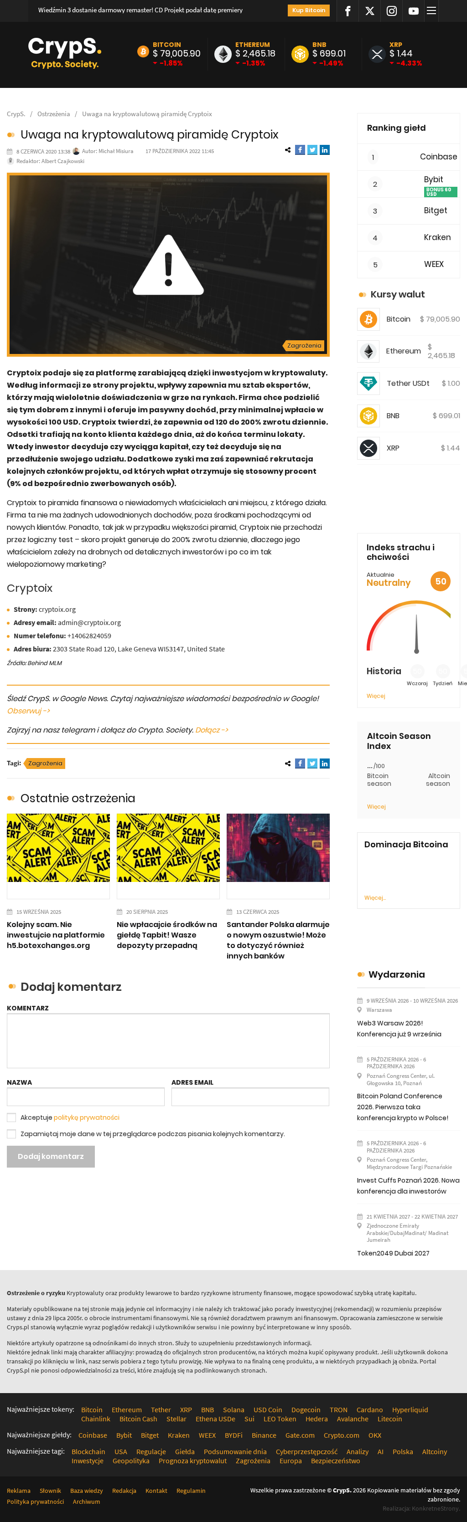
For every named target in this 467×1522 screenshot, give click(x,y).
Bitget (435, 211)
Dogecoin (306, 1409)
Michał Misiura (116, 151)
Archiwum (86, 1501)
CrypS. (16, 113)
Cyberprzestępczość (306, 1451)
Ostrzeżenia (53, 113)
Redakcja (124, 1490)
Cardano (370, 1409)
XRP (395, 44)
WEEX (434, 264)
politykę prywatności (86, 1117)
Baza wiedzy (86, 1490)
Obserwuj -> (28, 711)
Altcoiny (434, 1451)
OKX (374, 1435)
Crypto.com (341, 1435)
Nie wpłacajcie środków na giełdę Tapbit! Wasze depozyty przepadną (167, 935)
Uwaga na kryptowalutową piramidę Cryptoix (147, 113)
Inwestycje (88, 1460)
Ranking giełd (396, 127)
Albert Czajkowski (63, 161)
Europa (291, 1460)
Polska (403, 1451)
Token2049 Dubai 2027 (393, 1253)
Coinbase (438, 157)
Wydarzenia (396, 974)
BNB (319, 44)
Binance (264, 1435)
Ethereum (252, 44)
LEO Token (280, 1418)
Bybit (433, 180)
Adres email (192, 1082)
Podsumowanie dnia (235, 1451)
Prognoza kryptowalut (193, 1460)
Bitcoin (167, 44)
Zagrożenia (304, 345)
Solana (233, 1409)
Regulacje (151, 1451)
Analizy (357, 1451)
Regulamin (191, 1490)
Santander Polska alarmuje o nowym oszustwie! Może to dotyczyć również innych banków (278, 940)
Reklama (19, 1490)
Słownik (50, 1490)
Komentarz (28, 1008)
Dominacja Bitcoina (406, 845)
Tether (161, 1409)
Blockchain (88, 1451)
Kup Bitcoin (308, 10)
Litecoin (390, 1418)
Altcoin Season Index (399, 741)
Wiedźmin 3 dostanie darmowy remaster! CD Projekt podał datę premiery (140, 9)
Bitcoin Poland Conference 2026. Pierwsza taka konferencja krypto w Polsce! (402, 1107)
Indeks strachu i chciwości (401, 552)
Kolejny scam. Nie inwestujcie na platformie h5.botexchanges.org (56, 935)
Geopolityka (131, 1460)
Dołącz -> (211, 730)
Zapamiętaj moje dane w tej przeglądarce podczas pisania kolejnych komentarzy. (153, 1133)
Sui (249, 1418)
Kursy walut (398, 294)
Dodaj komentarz (51, 1156)
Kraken (437, 237)
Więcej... (375, 898)
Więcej (376, 696)
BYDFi (234, 1435)
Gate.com (300, 1435)
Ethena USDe (215, 1418)
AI (381, 1451)
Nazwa (19, 1082)
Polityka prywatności (35, 1501)
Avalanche (352, 1418)
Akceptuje (70, 1117)
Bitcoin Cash (138, 1418)
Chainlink (95, 1418)
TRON (339, 1409)
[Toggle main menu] (433, 11)
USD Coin (268, 1409)
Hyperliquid (410, 1409)
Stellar (176, 1418)
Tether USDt (408, 383)
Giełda (185, 1451)
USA (120, 1451)
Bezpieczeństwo (335, 1460)
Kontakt (156, 1490)
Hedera (317, 1418)
